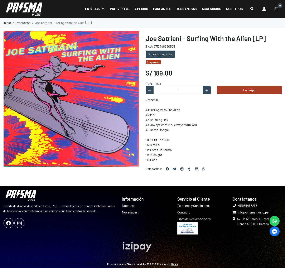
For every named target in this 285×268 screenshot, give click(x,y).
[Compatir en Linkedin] (196, 169)
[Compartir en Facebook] (167, 169)
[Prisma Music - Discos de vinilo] (24, 8)
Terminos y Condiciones (194, 205)
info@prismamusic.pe (253, 212)
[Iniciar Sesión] (264, 9)
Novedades (130, 212)
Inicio (7, 23)
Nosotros (234, 9)
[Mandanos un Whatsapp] (275, 221)
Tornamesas (186, 9)
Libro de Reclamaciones (194, 219)
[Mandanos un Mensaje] (275, 231)
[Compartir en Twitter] (174, 169)
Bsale (174, 264)
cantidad (153, 84)
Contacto (183, 212)
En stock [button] (92, 9)
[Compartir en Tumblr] (189, 169)
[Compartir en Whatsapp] (204, 169)
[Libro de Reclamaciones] (187, 228)
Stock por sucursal (160, 54)
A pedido (141, 9)
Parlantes (162, 9)
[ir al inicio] (20, 195)
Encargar (249, 90)
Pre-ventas (119, 9)
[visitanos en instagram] (19, 223)
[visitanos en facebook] (9, 223)
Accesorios (211, 9)
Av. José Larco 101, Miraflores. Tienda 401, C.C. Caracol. (258, 221)
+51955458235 (247, 205)
